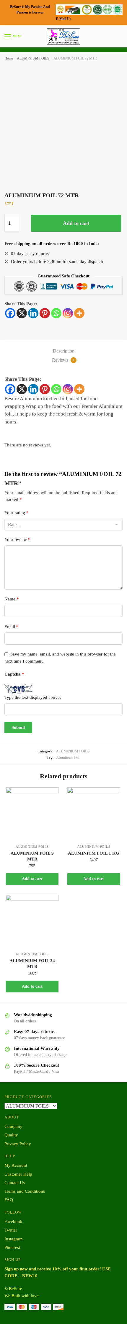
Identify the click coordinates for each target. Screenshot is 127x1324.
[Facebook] (10, 313)
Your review (17, 539)
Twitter (10, 1230)
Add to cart (76, 223)
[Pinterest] (45, 313)
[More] (79, 313)
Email (11, 626)
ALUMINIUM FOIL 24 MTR (32, 963)
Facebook (13, 1221)
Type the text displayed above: (32, 697)
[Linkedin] (33, 313)
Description (63, 350)
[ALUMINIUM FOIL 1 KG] (93, 813)
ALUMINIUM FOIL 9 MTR (32, 856)
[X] (22, 313)
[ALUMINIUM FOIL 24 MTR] (32, 921)
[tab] (63, 351)
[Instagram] (68, 313)
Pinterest (12, 1247)
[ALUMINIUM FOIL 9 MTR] (32, 813)
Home (8, 58)
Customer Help (18, 1174)
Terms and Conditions (24, 1191)
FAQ (8, 1199)
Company (13, 1126)
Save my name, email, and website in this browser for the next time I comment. (60, 657)
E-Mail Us (63, 19)
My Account (15, 1165)
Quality (11, 1135)
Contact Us (14, 1182)
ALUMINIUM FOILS (33, 58)
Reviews (63, 360)
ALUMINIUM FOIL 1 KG (93, 853)
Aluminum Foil (68, 757)
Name (11, 599)
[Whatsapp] (56, 313)
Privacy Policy (17, 1143)
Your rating (16, 512)
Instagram (13, 1239)
